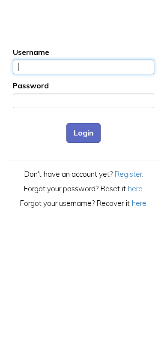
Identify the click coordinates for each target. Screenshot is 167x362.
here (135, 188)
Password (31, 85)
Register (128, 173)
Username (31, 52)
